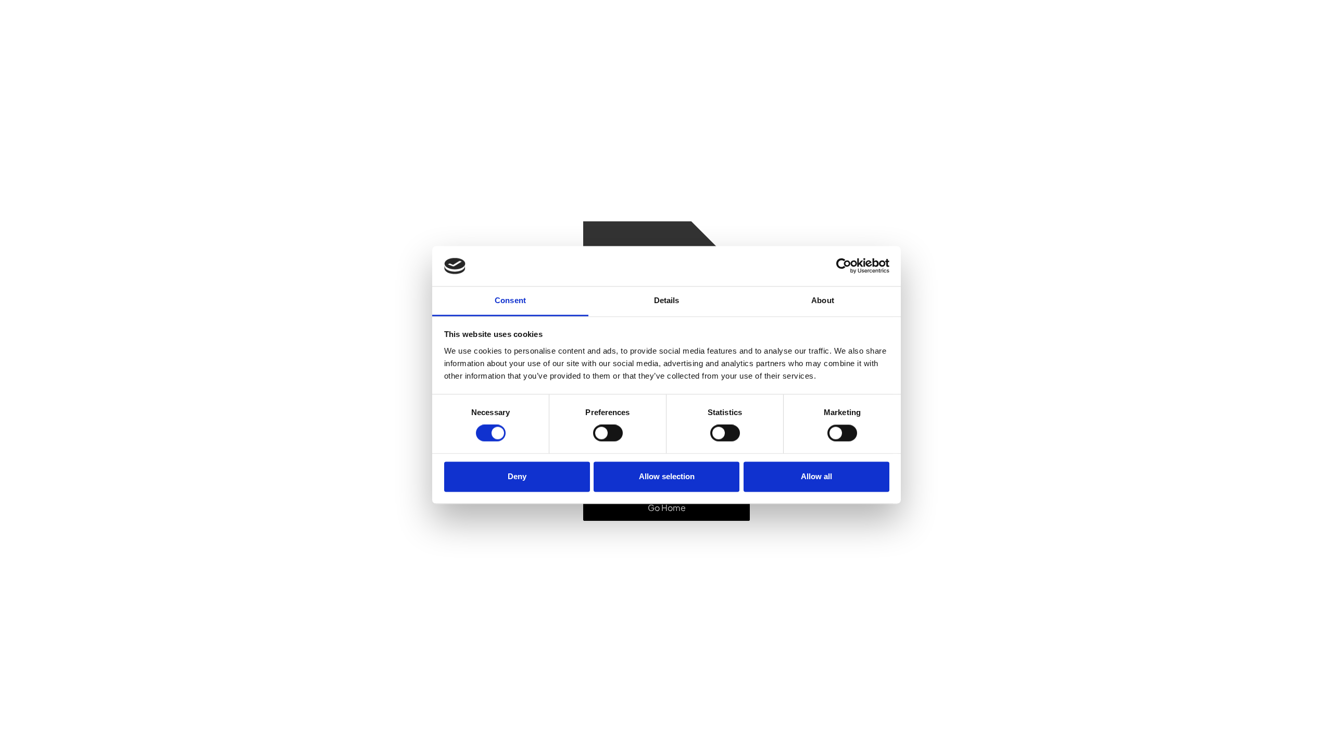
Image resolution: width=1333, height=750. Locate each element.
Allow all (816, 476)
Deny (517, 476)
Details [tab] (667, 300)
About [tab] (822, 300)
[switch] (608, 433)
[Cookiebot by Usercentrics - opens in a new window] (843, 266)
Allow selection (667, 476)
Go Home (667, 507)
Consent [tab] (510, 300)
